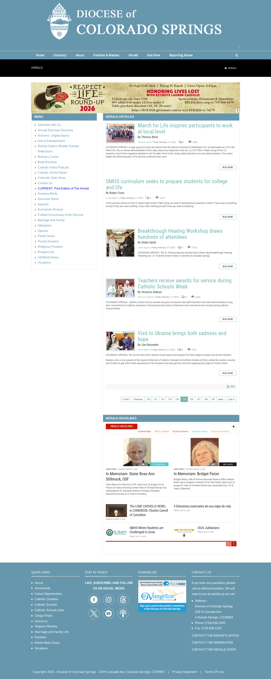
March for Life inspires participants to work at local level (120, 133)
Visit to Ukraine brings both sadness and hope (120, 341)
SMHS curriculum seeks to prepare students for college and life (166, 184)
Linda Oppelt (112, 197)
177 (198, 399)
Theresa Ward (144, 142)
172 (162, 399)
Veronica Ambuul (145, 297)
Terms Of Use (214, 672)
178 (205, 399)
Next (220, 399)
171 (155, 399)
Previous (138, 399)
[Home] (226, 68)
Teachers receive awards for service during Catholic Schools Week (120, 287)
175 (184, 399)
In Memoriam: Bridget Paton (196, 473)
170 (148, 399)
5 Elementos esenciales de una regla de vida (202, 506)
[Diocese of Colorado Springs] (135, 20)
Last (230, 399)
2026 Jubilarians (208, 528)
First (127, 399)
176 (191, 399)
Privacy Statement (184, 672)
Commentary (159, 464)
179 (213, 399)
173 (169, 399)
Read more (228, 167)
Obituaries (228, 464)
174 (177, 399)
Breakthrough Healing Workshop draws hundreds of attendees (120, 243)
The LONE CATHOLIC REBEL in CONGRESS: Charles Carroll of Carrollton (149, 510)
